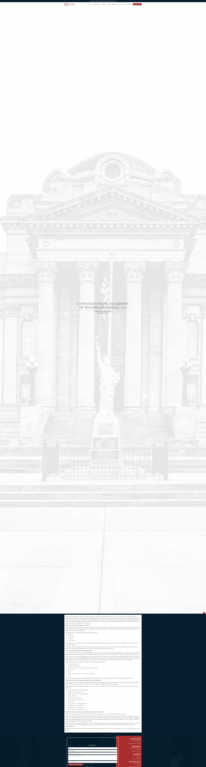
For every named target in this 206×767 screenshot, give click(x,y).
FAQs (110, 4)
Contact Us (130, 4)
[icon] (204, 613)
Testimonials (114, 4)
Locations (103, 4)
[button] (90, 4)
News (119, 4)
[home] (69, 4)
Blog (122, 4)
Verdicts (125, 4)
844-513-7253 (137, 4)
